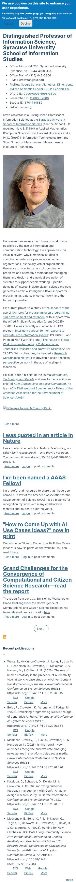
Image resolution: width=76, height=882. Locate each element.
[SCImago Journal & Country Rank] (27, 408)
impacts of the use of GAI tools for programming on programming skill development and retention (36, 312)
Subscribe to (4, 637)
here (15, 552)
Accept (8, 23)
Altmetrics (49, 84)
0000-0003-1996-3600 (40, 93)
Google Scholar (31, 84)
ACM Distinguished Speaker (28, 388)
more (69, 879)
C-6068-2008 (39, 98)
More (44, 702)
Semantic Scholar (31, 89)
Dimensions (64, 84)
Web (28, 868)
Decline (26, 23)
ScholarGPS (61, 89)
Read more (11, 423)
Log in (26, 466)
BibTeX (28, 702)
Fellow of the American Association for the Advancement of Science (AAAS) (38, 393)
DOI (15, 697)
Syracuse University (52, 119)
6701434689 (33, 102)
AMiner (14, 89)
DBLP (48, 89)
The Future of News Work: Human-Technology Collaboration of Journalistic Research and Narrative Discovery (36, 344)
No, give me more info (42, 17)
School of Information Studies (22, 124)
